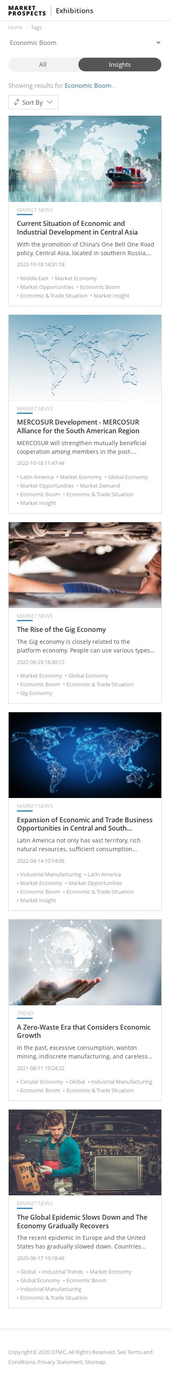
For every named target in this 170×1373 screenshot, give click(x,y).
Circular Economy (41, 1081)
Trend (25, 1013)
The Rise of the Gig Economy (61, 629)
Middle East (34, 278)
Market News (35, 210)
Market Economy (76, 278)
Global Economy (128, 477)
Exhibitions (74, 10)
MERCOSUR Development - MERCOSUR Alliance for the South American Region (78, 426)
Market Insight (112, 295)
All (43, 64)
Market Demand (100, 485)
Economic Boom (100, 287)
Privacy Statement (60, 1362)
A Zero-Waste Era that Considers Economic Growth (84, 1031)
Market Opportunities (47, 287)
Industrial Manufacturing (50, 874)
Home (15, 27)
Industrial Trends (62, 1271)
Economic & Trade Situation (53, 295)
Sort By (33, 102)
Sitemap (95, 1362)
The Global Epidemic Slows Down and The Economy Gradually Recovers (82, 1221)
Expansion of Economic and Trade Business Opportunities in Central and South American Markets (85, 824)
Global (77, 1081)
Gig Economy (36, 693)
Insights (120, 64)
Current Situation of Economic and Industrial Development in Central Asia (77, 228)
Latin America (37, 477)
